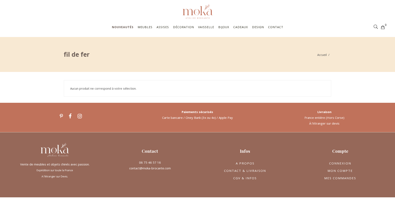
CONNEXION (340, 163)
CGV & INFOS (245, 178)
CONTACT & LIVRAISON (245, 171)
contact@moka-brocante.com (150, 168)
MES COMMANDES (340, 178)
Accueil (322, 55)
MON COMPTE (340, 171)
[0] (383, 27)
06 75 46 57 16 (150, 162)
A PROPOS (245, 163)
